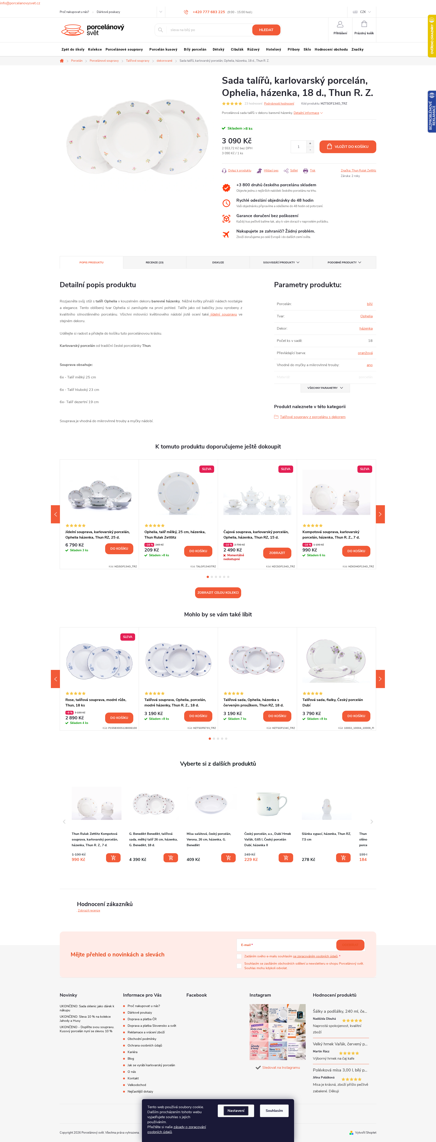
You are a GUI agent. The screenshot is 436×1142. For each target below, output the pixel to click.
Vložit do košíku (352, 146)
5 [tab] (224, 577)
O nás (132, 1072)
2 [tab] (212, 577)
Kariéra (132, 1052)
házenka (366, 328)
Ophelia (366, 316)
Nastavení (236, 1110)
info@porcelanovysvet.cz (20, 3)
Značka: (358, 171)
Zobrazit (277, 553)
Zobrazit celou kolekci (218, 593)
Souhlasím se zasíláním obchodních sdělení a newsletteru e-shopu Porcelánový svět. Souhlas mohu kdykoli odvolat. (304, 965)
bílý (370, 303)
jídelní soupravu (223, 314)
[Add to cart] (113, 857)
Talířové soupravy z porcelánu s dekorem (313, 416)
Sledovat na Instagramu (281, 1067)
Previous (55, 514)
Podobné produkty (342, 262)
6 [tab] (228, 577)
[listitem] (96, 820)
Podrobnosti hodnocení (279, 103)
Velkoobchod (137, 1085)
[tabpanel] (99, 514)
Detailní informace (306, 113)
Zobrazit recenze (89, 911)
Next (380, 514)
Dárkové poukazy (108, 12)
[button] (64, 821)
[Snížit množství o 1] (310, 150)
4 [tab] (220, 577)
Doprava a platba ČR (142, 1019)
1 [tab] (208, 577)
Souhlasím (274, 1110)
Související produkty (279, 262)
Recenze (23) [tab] (155, 262)
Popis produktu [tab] (91, 262)
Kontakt (133, 1078)
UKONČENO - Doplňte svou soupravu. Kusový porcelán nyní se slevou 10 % (87, 1029)
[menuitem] (73, 49)
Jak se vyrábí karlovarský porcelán (151, 1065)
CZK (363, 12)
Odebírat (350, 945)
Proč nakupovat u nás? (74, 12)
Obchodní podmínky (142, 1039)
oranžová (365, 352)
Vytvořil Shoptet (365, 1133)
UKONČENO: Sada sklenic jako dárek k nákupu (87, 1008)
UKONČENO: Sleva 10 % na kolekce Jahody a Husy (85, 1019)
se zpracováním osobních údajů (315, 956)
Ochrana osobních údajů (145, 1045)
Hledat (266, 29)
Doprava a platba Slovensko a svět (152, 1026)
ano (370, 365)
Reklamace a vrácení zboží (146, 1032)
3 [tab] (216, 577)
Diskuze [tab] (218, 262)
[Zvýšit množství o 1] (310, 144)
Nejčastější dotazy (140, 1091)
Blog (131, 1058)
